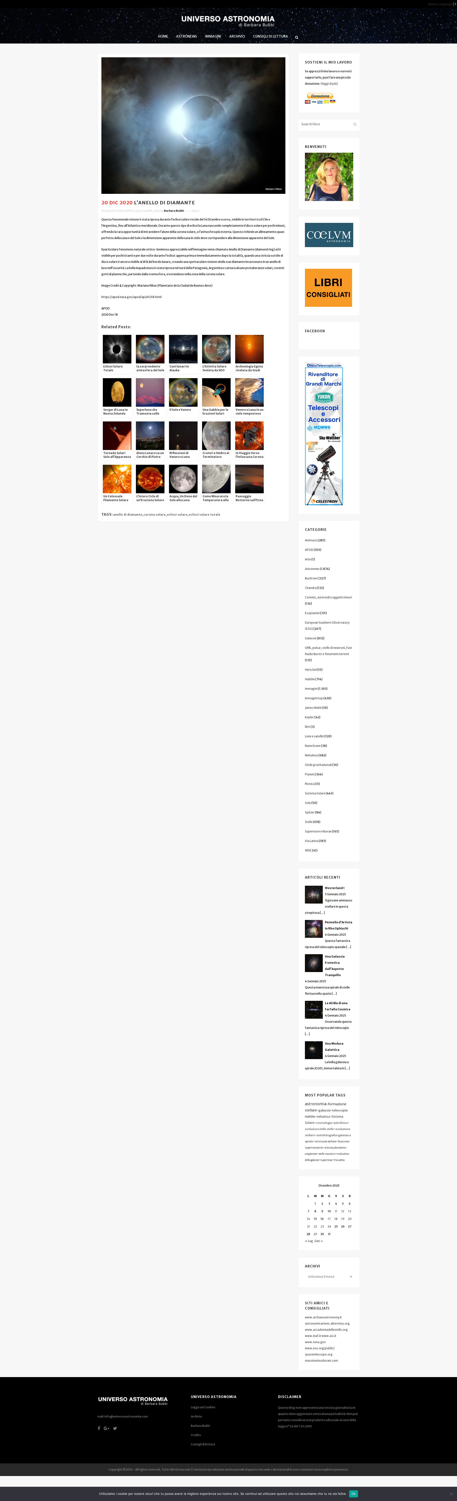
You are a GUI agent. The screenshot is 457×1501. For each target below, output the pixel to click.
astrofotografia (327, 1135)
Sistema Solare (315, 793)
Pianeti (309, 774)
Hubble (310, 679)
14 (308, 1219)
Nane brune (313, 746)
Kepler (309, 717)
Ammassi (311, 540)
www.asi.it (329, 1336)
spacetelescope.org (319, 1354)
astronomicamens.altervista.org (327, 1323)
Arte (308, 559)
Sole (157, 210)
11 (336, 1211)
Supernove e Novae (318, 831)
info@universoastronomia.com (126, 1416)
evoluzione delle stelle (319, 1129)
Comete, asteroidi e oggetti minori (328, 597)
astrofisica (340, 1123)
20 (350, 1219)
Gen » (318, 1241)
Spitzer (310, 812)
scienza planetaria (334, 1147)
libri (307, 726)
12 (342, 1211)
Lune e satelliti (143, 210)
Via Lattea (311, 841)
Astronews (312, 569)
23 (322, 1226)
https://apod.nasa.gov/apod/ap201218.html (131, 297)
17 (329, 1219)
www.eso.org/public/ (320, 1348)
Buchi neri (311, 578)
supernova (326, 1160)
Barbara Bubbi (174, 210)
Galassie (310, 638)
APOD (129, 210)
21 (308, 1226)
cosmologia (324, 1123)
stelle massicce (326, 1153)
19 (342, 1219)
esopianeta (311, 1153)
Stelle (309, 822)
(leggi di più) (329, 83)
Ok (354, 1494)
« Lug (309, 1241)
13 (349, 1211)
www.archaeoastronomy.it (323, 1317)
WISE (308, 850)
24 (329, 1226)
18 (336, 1219)
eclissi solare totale (204, 514)
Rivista (309, 784)
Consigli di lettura (203, 1444)
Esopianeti (312, 613)
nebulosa (323, 1116)
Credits (196, 1435)
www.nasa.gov (315, 1342)
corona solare (155, 514)
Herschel (311, 669)
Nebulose (311, 755)
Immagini (311, 688)
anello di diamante (127, 514)
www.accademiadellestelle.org (326, 1329)
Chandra (311, 588)
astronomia (315, 1103)
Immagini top (314, 698)
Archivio (196, 1416)
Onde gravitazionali (318, 765)
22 (315, 1226)
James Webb (313, 707)
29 (315, 1234)
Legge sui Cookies (203, 1407)
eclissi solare (177, 514)
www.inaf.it (313, 1336)
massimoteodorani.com (321, 1360)
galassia (324, 1110)
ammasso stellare (326, 1141)
